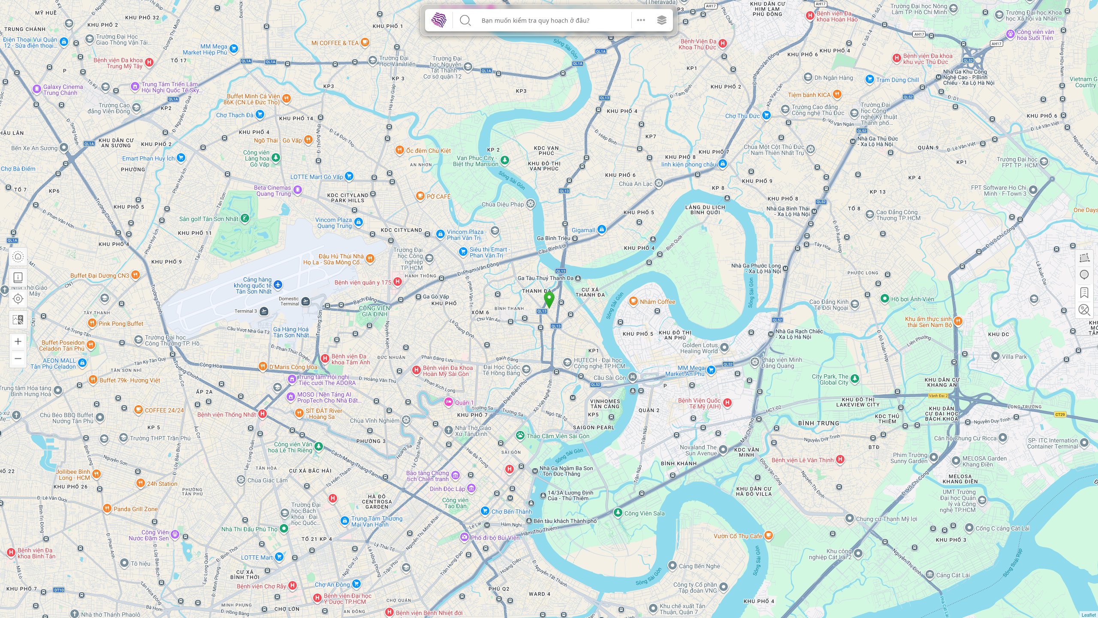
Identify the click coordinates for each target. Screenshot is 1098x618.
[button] (641, 20)
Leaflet (1089, 614)
